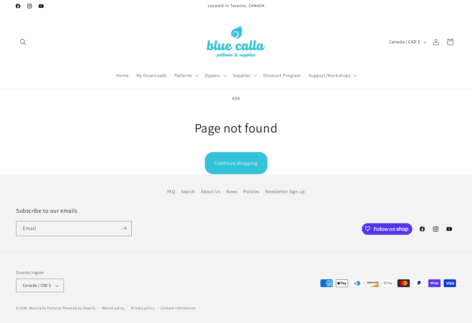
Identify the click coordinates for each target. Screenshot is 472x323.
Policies (251, 191)
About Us (210, 191)
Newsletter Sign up (285, 191)
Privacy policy (143, 308)
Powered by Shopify (79, 308)
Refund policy (113, 308)
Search (188, 191)
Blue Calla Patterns (45, 308)
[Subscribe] (124, 228)
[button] (23, 42)
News (231, 191)
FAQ (171, 191)
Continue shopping (236, 163)
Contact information (178, 308)
